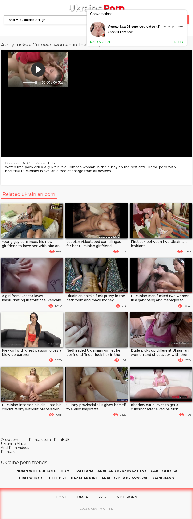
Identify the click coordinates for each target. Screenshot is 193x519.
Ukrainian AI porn (15, 444)
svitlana (85, 471)
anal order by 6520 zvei (125, 478)
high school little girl (43, 478)
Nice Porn (127, 497)
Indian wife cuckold (36, 471)
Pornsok (8, 451)
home (66, 471)
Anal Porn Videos (15, 447)
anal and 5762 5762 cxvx (122, 471)
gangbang (163, 478)
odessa (169, 471)
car (154, 471)
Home (61, 497)
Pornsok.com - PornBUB (49, 440)
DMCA (82, 497)
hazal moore (84, 478)
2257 (102, 497)
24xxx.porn (9, 440)
